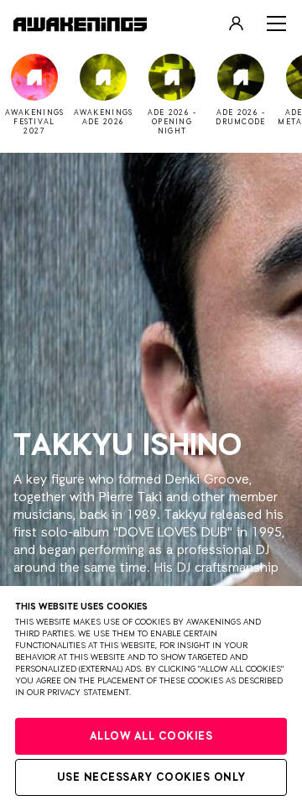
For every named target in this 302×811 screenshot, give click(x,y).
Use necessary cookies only (151, 777)
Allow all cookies (151, 736)
